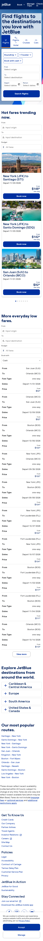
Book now (21, 196)
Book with (5, 355)
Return (25, 83)
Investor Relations (11, 835)
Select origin (10, 69)
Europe (14, 693)
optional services (15, 800)
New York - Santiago (11, 743)
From (6, 67)
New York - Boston (10, 777)
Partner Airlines (8, 827)
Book (21, 5)
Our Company (8, 823)
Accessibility (7, 860)
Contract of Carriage (11, 864)
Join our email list (11, 901)
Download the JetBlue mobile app (17, 905)
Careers (6, 838)
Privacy (4, 875)
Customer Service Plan (12, 872)
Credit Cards (7, 820)
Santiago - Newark (10, 766)
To (5, 75)
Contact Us (6, 846)
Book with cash (11, 61)
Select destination (13, 77)
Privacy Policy (24, 921)
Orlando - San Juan (10, 762)
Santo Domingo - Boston (13, 770)
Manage (21, 935)
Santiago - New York (11, 736)
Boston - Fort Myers (10, 758)
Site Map (5, 842)
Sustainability (7, 890)
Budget (4, 142)
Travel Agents (7, 831)
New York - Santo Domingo (14, 747)
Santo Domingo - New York (14, 740)
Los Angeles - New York (12, 773)
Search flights (21, 94)
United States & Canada (20, 709)
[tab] (5, 41)
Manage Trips (31, 5)
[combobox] (23, 127)
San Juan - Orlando (10, 751)
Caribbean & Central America (20, 685)
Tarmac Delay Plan (9, 868)
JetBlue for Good (9, 886)
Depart (6, 83)
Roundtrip (9, 55)
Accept (21, 927)
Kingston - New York (11, 755)
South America (19, 701)
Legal (3, 857)
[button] (25, 54)
